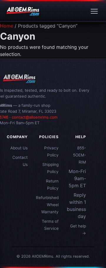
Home (6, 26)
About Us (19, 148)
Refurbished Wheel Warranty (47, 204)
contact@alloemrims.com (34, 117)
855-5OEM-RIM (79, 155)
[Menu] (94, 11)
